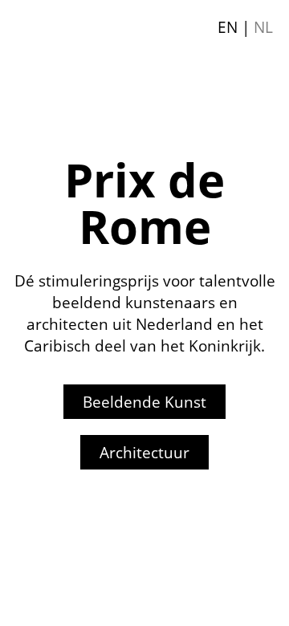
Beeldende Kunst (144, 402)
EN (228, 27)
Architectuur (144, 452)
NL (263, 27)
